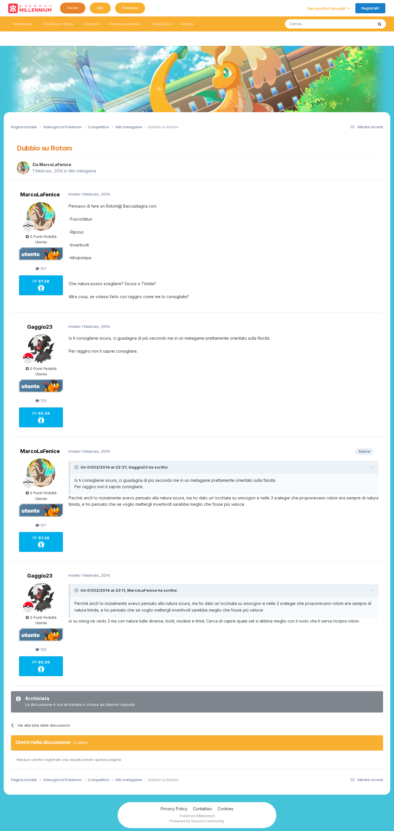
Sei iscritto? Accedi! (327, 8)
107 (42, 268)
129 (42, 400)
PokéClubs (161, 24)
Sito (100, 7)
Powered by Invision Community (197, 821)
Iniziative (91, 24)
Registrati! (370, 8)
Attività (187, 24)
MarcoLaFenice (55, 164)
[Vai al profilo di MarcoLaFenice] (23, 167)
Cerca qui (357, 24)
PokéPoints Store (58, 24)
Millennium (22, 24)
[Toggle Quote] (77, 467)
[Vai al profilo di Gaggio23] (41, 348)
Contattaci (202, 808)
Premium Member (125, 24)
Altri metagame (82, 170)
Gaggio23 (39, 327)
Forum (72, 7)
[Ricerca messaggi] (379, 24)
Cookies (225, 808)
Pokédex (130, 7)
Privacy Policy (174, 808)
